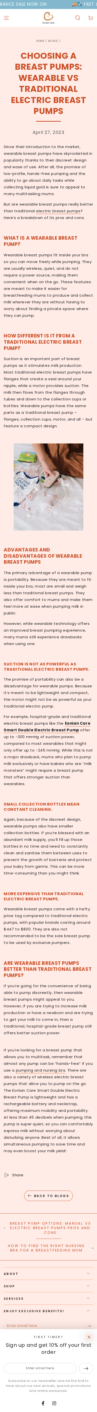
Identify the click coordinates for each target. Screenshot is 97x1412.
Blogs (53, 41)
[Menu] (6, 18)
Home (40, 41)
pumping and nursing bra (40, 1070)
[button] (77, 18)
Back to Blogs (51, 1196)
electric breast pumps (58, 211)
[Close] (89, 1337)
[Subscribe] (90, 1326)
